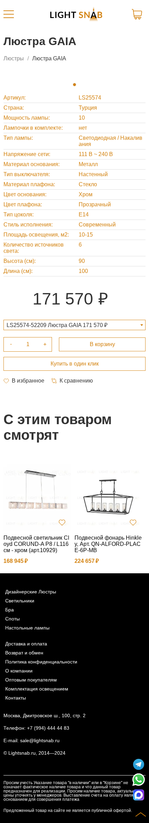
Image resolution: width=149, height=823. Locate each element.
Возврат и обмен (24, 652)
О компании (19, 671)
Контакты (15, 698)
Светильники (19, 600)
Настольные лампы (27, 628)
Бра (9, 609)
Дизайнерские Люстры (30, 591)
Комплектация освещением (36, 689)
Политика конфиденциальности (41, 662)
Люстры (13, 58)
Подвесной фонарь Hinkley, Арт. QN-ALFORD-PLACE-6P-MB (108, 544)
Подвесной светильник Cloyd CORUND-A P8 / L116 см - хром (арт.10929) (36, 544)
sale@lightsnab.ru (40, 740)
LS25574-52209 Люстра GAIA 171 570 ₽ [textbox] (57, 325)
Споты (12, 618)
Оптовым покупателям (31, 680)
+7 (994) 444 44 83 (48, 728)
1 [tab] (74, 84)
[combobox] (74, 325)
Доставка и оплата (26, 643)
